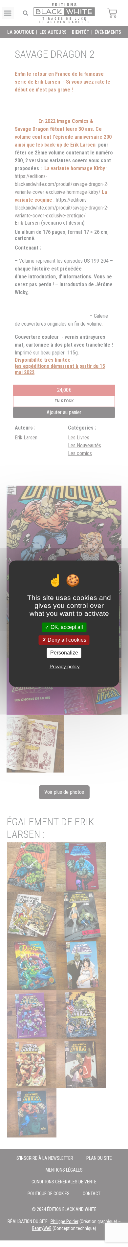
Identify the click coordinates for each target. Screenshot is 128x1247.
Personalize (64, 653)
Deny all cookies (66, 640)
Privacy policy (65, 666)
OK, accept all (66, 627)
